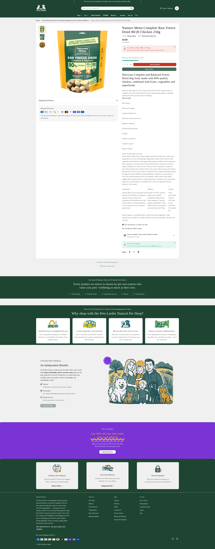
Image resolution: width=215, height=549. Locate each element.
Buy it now (149, 69)
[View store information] (174, 235)
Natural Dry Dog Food (149, 36)
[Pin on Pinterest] (138, 252)
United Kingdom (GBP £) (46, 535)
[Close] (174, 47)
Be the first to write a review (107, 266)
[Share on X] (134, 252)
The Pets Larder (46, 544)
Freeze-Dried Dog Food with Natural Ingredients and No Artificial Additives (65, 20)
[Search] (132, 8)
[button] (74, 1)
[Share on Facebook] (129, 252)
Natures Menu (131, 36)
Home (38, 20)
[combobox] (107, 8)
